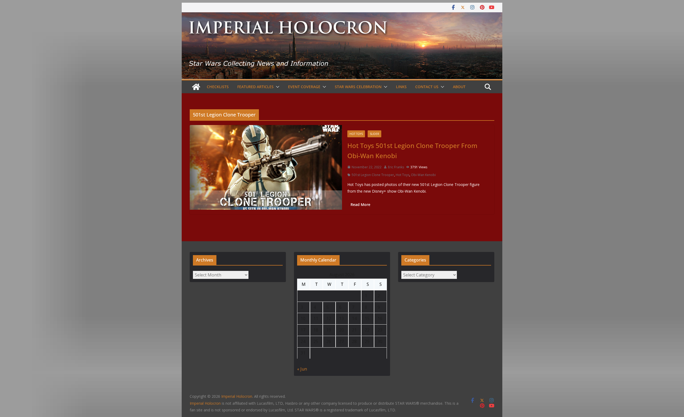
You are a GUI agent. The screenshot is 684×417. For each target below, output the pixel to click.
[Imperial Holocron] (342, 16)
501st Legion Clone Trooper (373, 175)
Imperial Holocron (205, 403)
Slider (374, 134)
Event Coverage (304, 86)
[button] (276, 87)
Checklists (218, 86)
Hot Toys (356, 134)
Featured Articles (255, 86)
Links (401, 86)
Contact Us (426, 86)
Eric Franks (396, 167)
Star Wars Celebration (358, 86)
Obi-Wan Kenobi (423, 175)
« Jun (302, 369)
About (459, 86)
